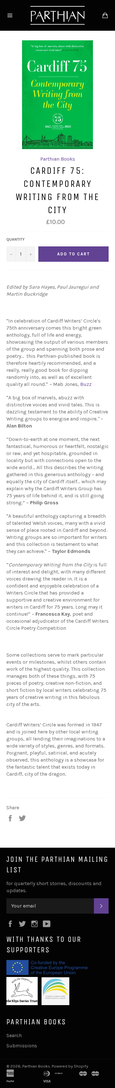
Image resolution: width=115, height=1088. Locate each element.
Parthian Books (57, 159)
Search (14, 1035)
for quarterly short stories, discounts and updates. (54, 886)
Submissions (21, 1046)
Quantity (15, 239)
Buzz (86, 384)
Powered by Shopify (70, 1066)
